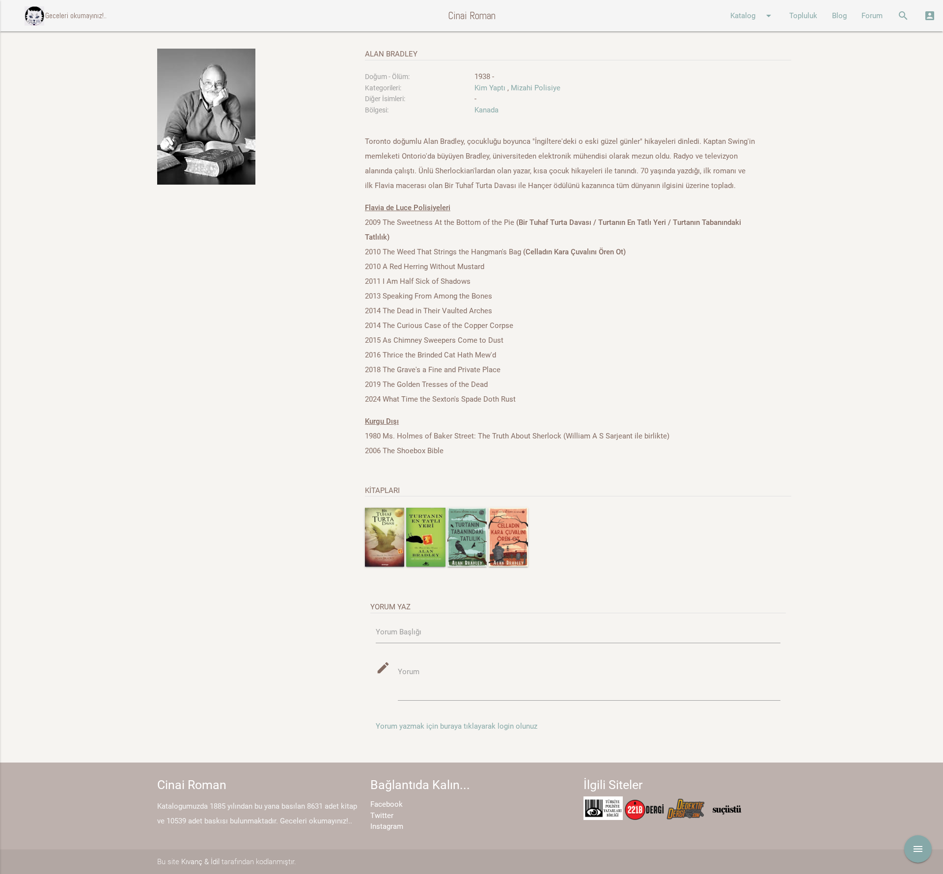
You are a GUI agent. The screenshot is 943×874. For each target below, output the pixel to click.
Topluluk (803, 15)
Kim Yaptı (489, 87)
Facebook (386, 804)
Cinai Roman (472, 15)
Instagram (386, 826)
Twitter (381, 815)
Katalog (752, 16)
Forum (872, 15)
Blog (839, 15)
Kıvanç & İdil (200, 861)
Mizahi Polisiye (535, 87)
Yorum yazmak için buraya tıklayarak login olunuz (456, 726)
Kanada (486, 110)
